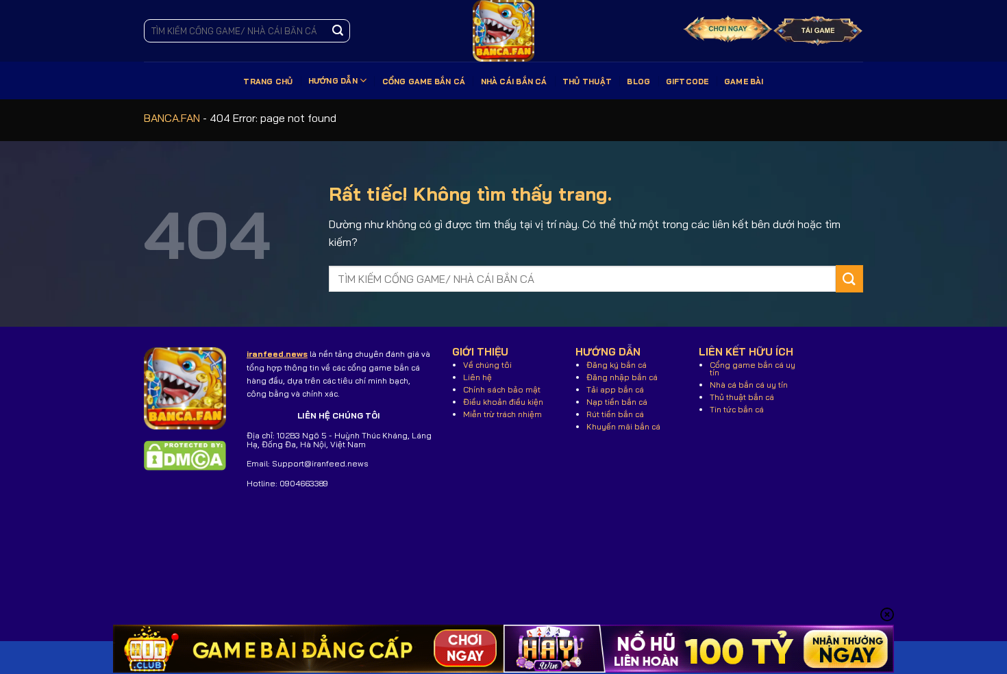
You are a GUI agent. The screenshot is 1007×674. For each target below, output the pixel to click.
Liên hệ (477, 377)
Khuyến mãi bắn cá (623, 426)
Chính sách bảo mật (501, 389)
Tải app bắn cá (615, 389)
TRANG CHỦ (268, 81)
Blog (638, 81)
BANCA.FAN (172, 118)
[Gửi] (337, 30)
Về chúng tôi (487, 365)
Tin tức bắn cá (737, 409)
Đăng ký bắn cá (616, 365)
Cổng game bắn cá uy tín (752, 368)
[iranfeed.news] (503, 31)
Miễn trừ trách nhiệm (502, 414)
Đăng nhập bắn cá (622, 377)
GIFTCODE (687, 81)
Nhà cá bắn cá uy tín (749, 384)
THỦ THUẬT (587, 81)
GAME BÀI (744, 81)
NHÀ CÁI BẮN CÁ (514, 81)
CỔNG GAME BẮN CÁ (424, 81)
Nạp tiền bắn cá (616, 402)
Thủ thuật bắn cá (742, 397)
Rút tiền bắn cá (615, 414)
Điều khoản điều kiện (503, 402)
